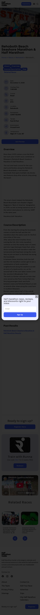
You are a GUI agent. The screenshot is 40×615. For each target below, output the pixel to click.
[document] (20, 307)
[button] (37, 297)
